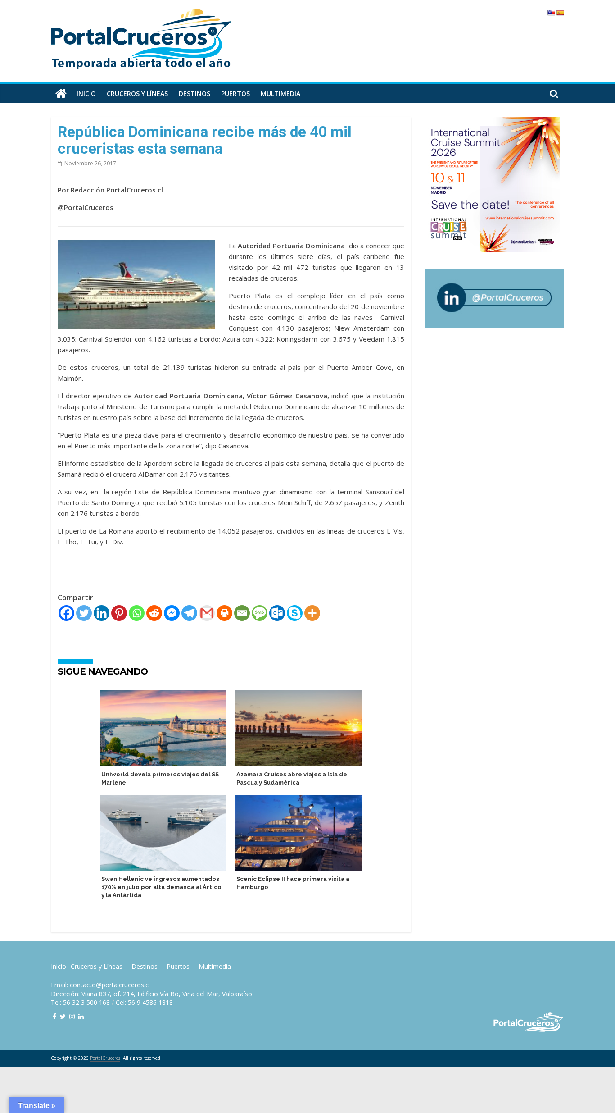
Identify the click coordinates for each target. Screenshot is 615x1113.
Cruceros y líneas (137, 93)
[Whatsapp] (137, 613)
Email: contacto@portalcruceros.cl (100, 985)
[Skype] (295, 613)
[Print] (224, 613)
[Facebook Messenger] (172, 613)
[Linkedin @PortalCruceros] (81, 1016)
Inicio (86, 93)
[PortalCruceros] (61, 93)
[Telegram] (189, 613)
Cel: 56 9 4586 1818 (144, 1002)
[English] (551, 12)
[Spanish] (560, 12)
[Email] (242, 613)
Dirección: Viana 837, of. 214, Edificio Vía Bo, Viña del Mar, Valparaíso (151, 994)
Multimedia (280, 93)
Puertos (235, 93)
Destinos (194, 93)
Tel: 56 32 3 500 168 (80, 1002)
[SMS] (259, 613)
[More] (312, 613)
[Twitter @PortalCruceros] (63, 1016)
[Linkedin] (101, 613)
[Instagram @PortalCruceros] (72, 1016)
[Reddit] (154, 613)
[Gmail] (207, 613)
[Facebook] (66, 613)
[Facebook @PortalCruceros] (54, 1016)
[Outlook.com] (277, 613)
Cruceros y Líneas (96, 966)
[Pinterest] (119, 613)
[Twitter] (84, 613)
